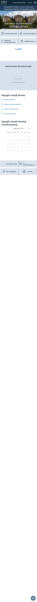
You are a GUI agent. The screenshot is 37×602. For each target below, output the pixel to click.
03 (8, 140)
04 (11, 140)
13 (18, 143)
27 (18, 150)
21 (22, 147)
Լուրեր (18, 48)
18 (11, 147)
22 (25, 147)
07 (22, 140)
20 (18, 147)
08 (25, 140)
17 (8, 147)
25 (11, 150)
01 (25, 137)
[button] (29, 128)
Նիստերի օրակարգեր (9, 99)
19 (15, 147)
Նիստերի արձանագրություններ (12, 104)
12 (15, 143)
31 (8, 154)
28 (22, 150)
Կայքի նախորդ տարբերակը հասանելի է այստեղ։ (19, 9)
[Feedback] (33, 598)
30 (29, 150)
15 (25, 143)
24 (8, 150)
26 (15, 150)
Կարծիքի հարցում (29, 41)
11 (11, 143)
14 (22, 143)
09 (29, 140)
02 (29, 137)
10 (8, 143)
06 (18, 140)
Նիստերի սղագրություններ (11, 109)
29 (25, 150)
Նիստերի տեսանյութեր (9, 113)
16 (29, 143)
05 (15, 140)
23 (29, 147)
